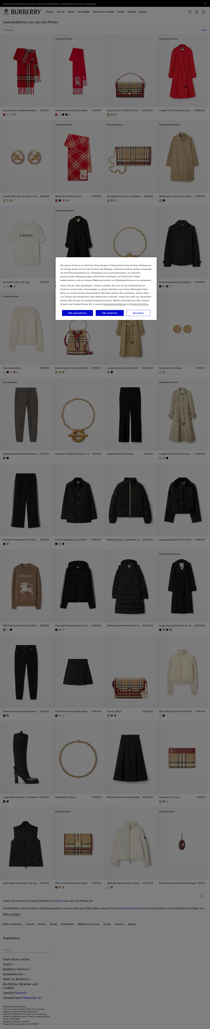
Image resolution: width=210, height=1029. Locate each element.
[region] (106, 288)
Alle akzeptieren (77, 313)
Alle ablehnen (110, 313)
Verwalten (138, 313)
